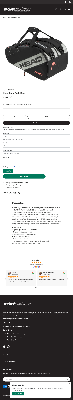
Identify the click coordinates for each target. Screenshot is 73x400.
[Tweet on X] (10, 193)
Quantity (6, 143)
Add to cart (48, 117)
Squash (5, 313)
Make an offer (24, 177)
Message (6, 157)
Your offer (6, 133)
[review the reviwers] (33, 273)
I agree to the (15, 167)
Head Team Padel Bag (14, 17)
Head (4, 90)
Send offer (8, 171)
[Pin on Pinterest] (19, 193)
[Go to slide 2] (36, 287)
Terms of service (19, 167)
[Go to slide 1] (35, 287)
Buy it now (36, 123)
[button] (65, 9)
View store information (13, 187)
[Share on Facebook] (15, 193)
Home (4, 17)
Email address (8, 150)
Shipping (14, 104)
